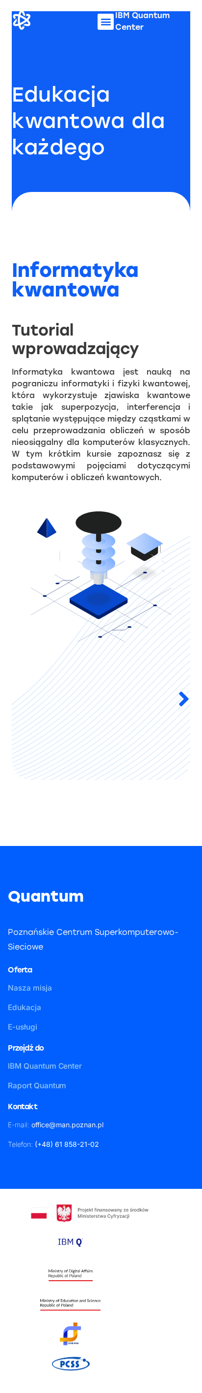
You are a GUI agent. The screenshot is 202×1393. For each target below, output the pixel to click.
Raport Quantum (37, 1085)
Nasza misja (29, 987)
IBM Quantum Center (45, 1066)
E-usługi (22, 1027)
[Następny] (145, 700)
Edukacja (24, 1007)
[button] (106, 22)
